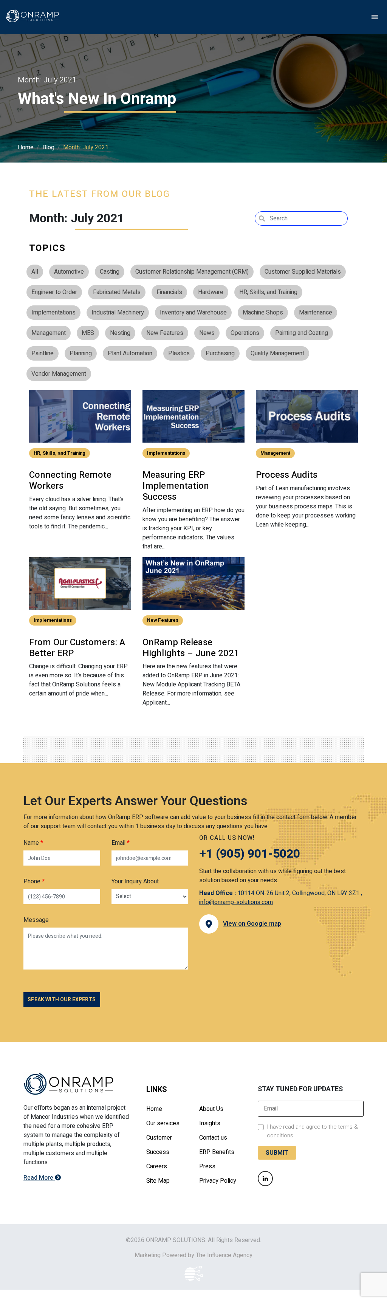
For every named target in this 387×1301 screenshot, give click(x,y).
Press (207, 1166)
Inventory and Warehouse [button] (193, 312)
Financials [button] (169, 292)
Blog (48, 147)
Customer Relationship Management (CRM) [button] (192, 271)
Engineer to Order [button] (54, 292)
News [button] (207, 333)
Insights (209, 1123)
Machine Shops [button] (263, 312)
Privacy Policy (217, 1180)
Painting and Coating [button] (301, 333)
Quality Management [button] (277, 353)
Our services (163, 1123)
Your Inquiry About (135, 881)
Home (26, 147)
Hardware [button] (210, 292)
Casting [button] (109, 271)
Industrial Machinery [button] (117, 312)
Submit (277, 1152)
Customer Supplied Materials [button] (303, 271)
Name (33, 842)
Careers (156, 1166)
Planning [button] (81, 353)
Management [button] (48, 333)
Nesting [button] (120, 333)
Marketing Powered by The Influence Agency (193, 1255)
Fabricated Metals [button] (117, 292)
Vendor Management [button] (58, 373)
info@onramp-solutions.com (236, 902)
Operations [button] (245, 333)
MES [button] (88, 333)
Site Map (158, 1180)
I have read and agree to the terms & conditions (312, 1131)
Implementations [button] (53, 312)
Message (36, 920)
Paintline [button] (42, 353)
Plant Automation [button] (130, 353)
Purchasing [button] (220, 353)
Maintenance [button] (315, 312)
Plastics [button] (179, 353)
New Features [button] (164, 333)
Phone (34, 881)
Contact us (213, 1137)
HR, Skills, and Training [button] (268, 292)
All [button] (34, 271)
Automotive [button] (69, 271)
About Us (211, 1109)
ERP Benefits (216, 1152)
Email (120, 842)
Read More (39, 1177)
